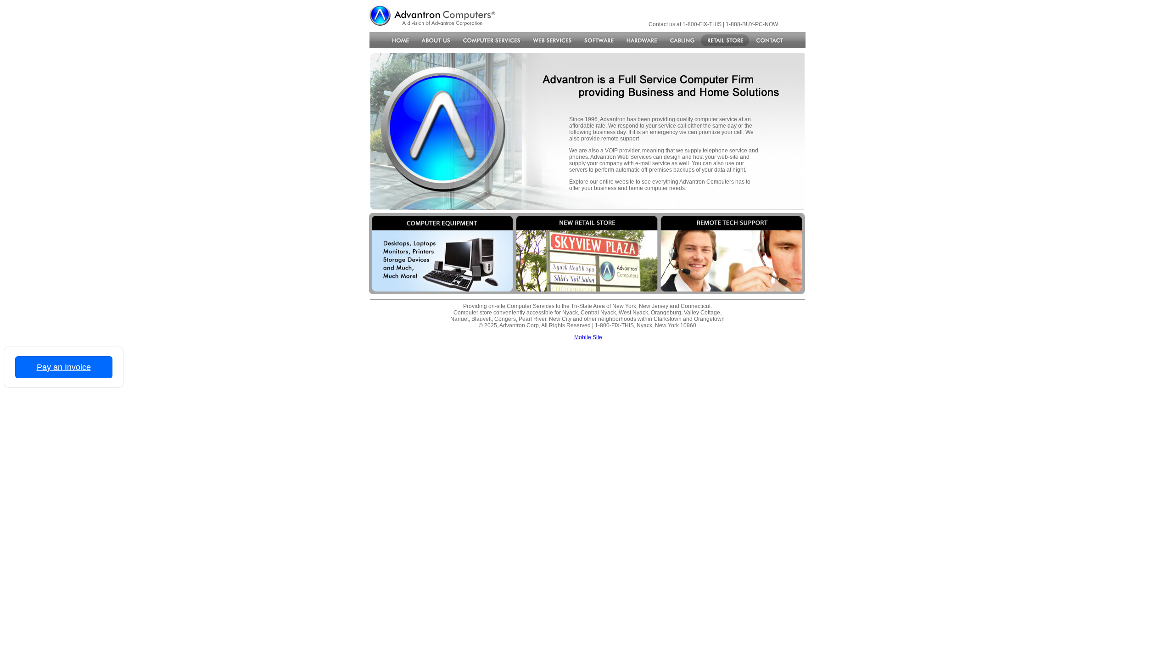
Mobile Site (588, 337)
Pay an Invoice (64, 367)
